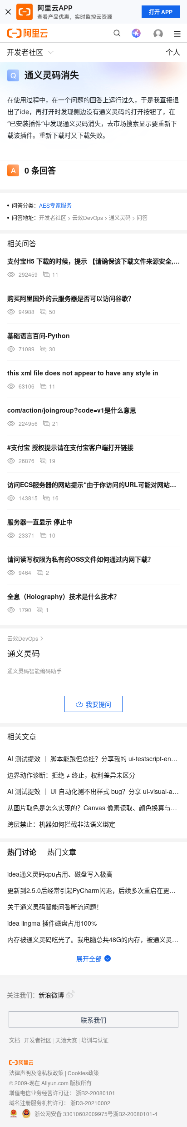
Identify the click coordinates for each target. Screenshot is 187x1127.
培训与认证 (94, 1040)
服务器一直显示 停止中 (40, 521)
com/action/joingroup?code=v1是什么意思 (71, 409)
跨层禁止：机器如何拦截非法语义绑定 (61, 823)
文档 (14, 1040)
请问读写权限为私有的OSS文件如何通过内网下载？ (80, 559)
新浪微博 (51, 994)
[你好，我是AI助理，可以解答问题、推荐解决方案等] (136, 33)
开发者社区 (52, 217)
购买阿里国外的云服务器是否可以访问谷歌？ (70, 298)
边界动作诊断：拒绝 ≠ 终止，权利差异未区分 (71, 774)
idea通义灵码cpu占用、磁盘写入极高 (60, 873)
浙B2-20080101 (95, 1093)
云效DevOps (87, 217)
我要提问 (98, 703)
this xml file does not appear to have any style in (82, 372)
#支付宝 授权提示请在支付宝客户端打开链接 (70, 447)
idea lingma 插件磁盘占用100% (52, 923)
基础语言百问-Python (38, 335)
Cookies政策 (83, 1073)
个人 (173, 52)
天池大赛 (66, 1040)
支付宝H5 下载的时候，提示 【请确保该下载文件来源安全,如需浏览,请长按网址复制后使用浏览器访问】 (93, 260)
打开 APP (160, 12)
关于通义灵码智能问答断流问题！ (55, 906)
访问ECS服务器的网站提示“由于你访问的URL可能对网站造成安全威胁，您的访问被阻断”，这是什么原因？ (93, 484)
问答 (142, 217)
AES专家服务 (55, 205)
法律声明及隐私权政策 (36, 1073)
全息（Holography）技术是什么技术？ (63, 596)
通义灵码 (120, 217)
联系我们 (93, 1019)
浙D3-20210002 (90, 1103)
